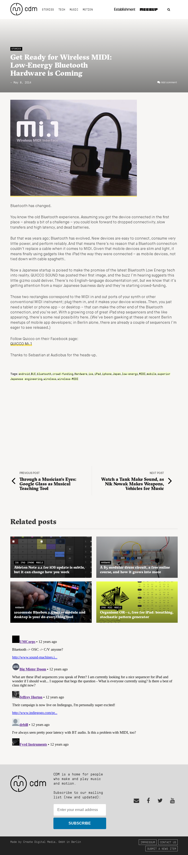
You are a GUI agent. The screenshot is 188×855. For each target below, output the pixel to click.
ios (90, 374)
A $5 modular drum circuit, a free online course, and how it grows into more (135, 569)
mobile (151, 374)
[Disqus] (94, 691)
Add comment (169, 82)
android (24, 374)
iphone (107, 374)
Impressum (148, 842)
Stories (48, 9)
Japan (117, 374)
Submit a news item (161, 848)
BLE (33, 374)
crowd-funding (63, 374)
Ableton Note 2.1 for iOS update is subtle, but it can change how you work (49, 569)
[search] (169, 10)
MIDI (142, 374)
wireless (50, 379)
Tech (61, 9)
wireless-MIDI (68, 379)
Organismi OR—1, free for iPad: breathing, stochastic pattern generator (136, 614)
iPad (97, 374)
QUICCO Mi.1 (21, 344)
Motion (88, 9)
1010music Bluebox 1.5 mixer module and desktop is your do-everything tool (50, 614)
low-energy (130, 374)
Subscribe (80, 823)
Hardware (81, 374)
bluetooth (44, 374)
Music (74, 9)
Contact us (168, 842)
